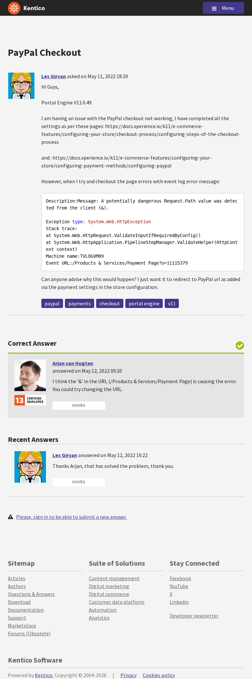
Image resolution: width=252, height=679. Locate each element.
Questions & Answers (31, 594)
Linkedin (179, 602)
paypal (52, 303)
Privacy (128, 675)
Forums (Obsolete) (29, 633)
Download (19, 602)
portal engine (144, 303)
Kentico (43, 675)
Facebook (180, 578)
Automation (102, 609)
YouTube (179, 586)
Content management (114, 578)
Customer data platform (116, 602)
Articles (16, 578)
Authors (17, 586)
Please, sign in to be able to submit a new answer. (71, 517)
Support (17, 617)
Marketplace (22, 625)
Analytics (99, 617)
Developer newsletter (194, 615)
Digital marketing (109, 586)
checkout (109, 303)
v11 (172, 303)
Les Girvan (53, 76)
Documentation (26, 609)
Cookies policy (159, 675)
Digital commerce (109, 594)
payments (79, 303)
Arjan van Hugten (72, 363)
